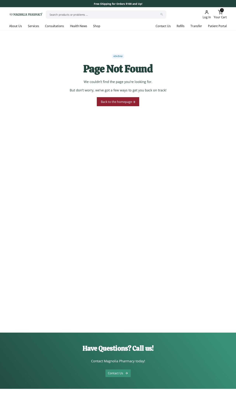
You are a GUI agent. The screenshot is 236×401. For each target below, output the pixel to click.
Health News (78, 26)
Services (33, 26)
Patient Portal (217, 26)
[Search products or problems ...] (161, 14)
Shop (96, 26)
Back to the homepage (117, 102)
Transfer (196, 26)
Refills (181, 26)
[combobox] (106, 14)
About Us (15, 26)
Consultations (54, 26)
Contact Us (163, 26)
